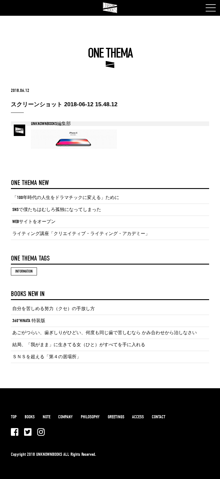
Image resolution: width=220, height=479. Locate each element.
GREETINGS (116, 416)
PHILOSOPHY (90, 416)
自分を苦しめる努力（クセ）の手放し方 (53, 308)
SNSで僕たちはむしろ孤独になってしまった (56, 209)
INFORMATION (24, 271)
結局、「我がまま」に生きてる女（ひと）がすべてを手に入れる (78, 344)
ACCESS (138, 416)
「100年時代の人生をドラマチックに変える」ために (65, 197)
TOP (14, 416)
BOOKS (30, 416)
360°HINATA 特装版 (28, 320)
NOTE (46, 416)
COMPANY (65, 416)
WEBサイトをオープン (34, 221)
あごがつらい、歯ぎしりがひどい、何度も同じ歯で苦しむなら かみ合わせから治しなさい (104, 332)
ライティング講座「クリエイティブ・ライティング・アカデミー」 (81, 233)
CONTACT (158, 416)
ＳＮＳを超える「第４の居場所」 (46, 356)
